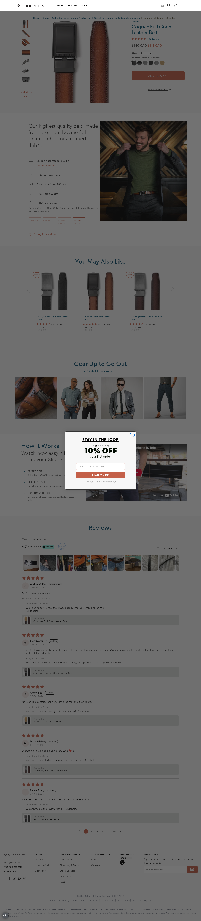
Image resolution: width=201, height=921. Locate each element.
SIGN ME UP (100, 474)
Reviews (72, 5)
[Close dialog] (132, 435)
